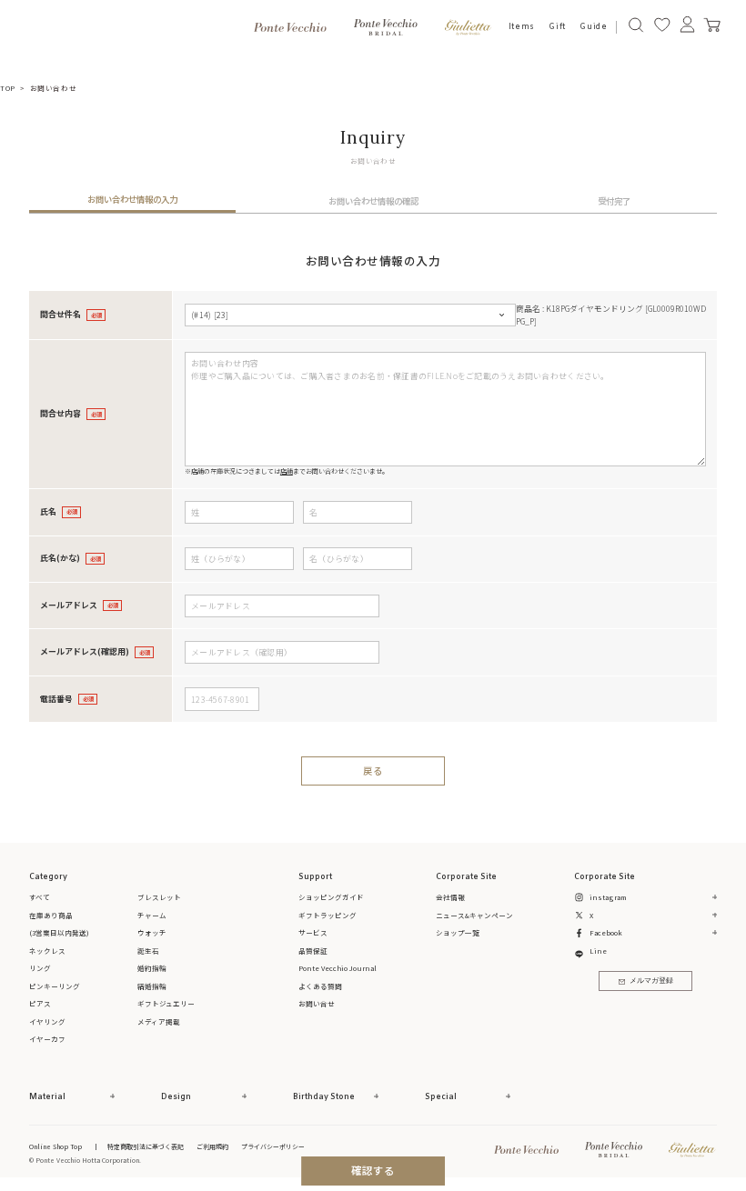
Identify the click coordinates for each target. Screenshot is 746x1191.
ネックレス (47, 951)
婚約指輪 (151, 968)
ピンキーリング (54, 986)
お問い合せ (316, 1003)
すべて (39, 897)
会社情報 (450, 897)
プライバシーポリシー (273, 1146)
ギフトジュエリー (166, 1003)
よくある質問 (320, 986)
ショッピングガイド (331, 897)
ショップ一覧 (457, 932)
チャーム (151, 915)
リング (40, 968)
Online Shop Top (55, 1146)
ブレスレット (159, 897)
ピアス (40, 1003)
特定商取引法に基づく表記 (145, 1146)
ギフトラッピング (327, 915)
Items (522, 27)
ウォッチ (151, 932)
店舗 (286, 470)
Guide (593, 27)
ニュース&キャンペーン (474, 915)
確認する (373, 1170)
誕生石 (148, 951)
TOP (7, 88)
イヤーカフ (47, 1039)
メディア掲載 (158, 1021)
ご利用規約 (212, 1146)
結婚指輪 (151, 986)
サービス (313, 932)
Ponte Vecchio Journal (337, 968)
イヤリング (47, 1021)
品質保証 (313, 951)
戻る (373, 770)
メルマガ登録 (651, 981)
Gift (557, 27)
